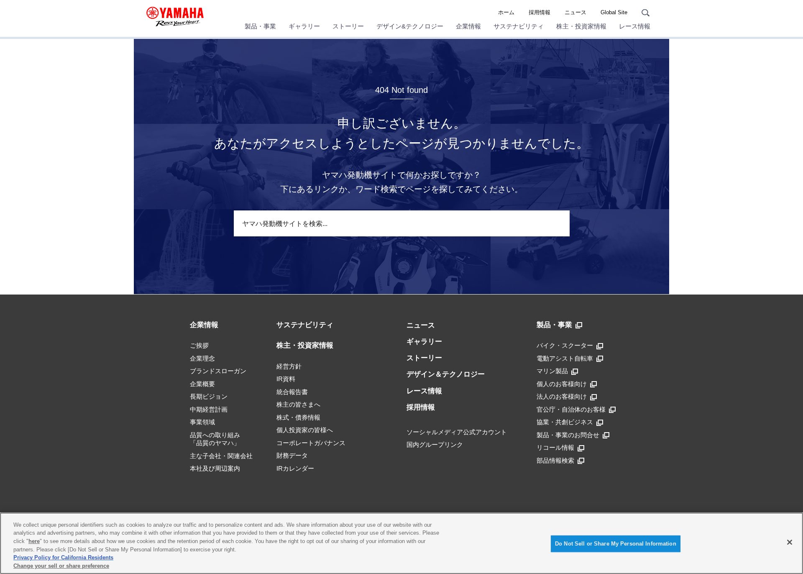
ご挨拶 (199, 345)
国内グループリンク (435, 444)
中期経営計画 (209, 409)
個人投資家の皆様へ (304, 429)
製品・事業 (260, 26)
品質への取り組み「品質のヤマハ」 (215, 439)
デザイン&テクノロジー (409, 26)
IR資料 (285, 378)
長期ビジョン (209, 396)
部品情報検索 (555, 460)
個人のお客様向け (562, 383)
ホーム (506, 12)
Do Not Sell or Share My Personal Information (615, 544)
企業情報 (468, 26)
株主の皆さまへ (298, 404)
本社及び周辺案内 (215, 468)
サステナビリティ (519, 26)
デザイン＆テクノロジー (446, 374)
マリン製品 (552, 370)
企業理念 (202, 358)
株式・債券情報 (298, 417)
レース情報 (634, 26)
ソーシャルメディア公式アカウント (457, 432)
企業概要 (202, 383)
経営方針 (289, 366)
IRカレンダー (295, 468)
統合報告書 (292, 391)
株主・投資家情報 (581, 26)
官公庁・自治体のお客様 (571, 409)
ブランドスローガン (218, 370)
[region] (401, 543)
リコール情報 (555, 447)
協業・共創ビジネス (565, 421)
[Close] (789, 542)
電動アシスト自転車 (565, 358)
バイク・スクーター (565, 345)
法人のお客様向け (562, 396)
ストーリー (348, 26)
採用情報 (539, 12)
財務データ (292, 455)
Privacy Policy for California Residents (63, 557)
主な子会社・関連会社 (221, 455)
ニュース (575, 12)
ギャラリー (304, 26)
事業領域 (202, 421)
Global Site (614, 12)
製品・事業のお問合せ (568, 434)
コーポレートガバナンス (310, 442)
